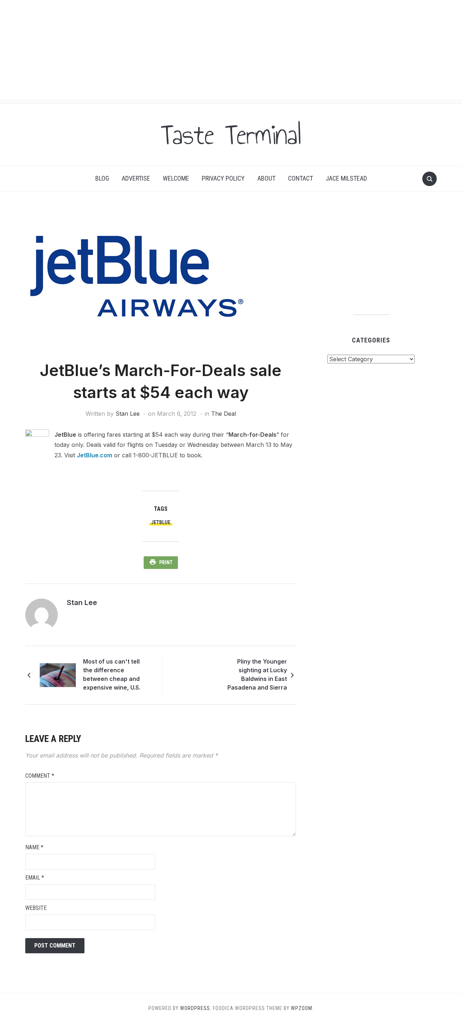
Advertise (136, 178)
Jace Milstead (346, 178)
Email (34, 877)
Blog (102, 178)
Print (166, 562)
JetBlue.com (94, 455)
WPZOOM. (302, 1008)
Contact (300, 178)
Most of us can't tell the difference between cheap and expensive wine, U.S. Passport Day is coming (116, 675)
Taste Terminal (231, 135)
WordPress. (196, 1008)
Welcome (176, 178)
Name (34, 847)
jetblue (160, 522)
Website (36, 908)
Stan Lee (128, 413)
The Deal (223, 413)
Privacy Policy (223, 178)
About (266, 178)
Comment (39, 775)
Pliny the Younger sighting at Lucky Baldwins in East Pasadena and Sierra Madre (257, 675)
